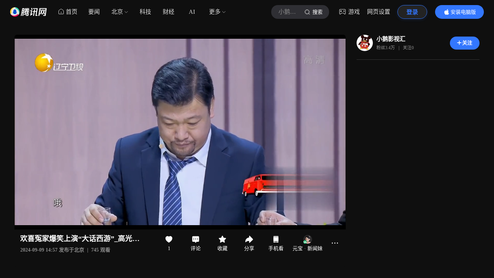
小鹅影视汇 (390, 39)
